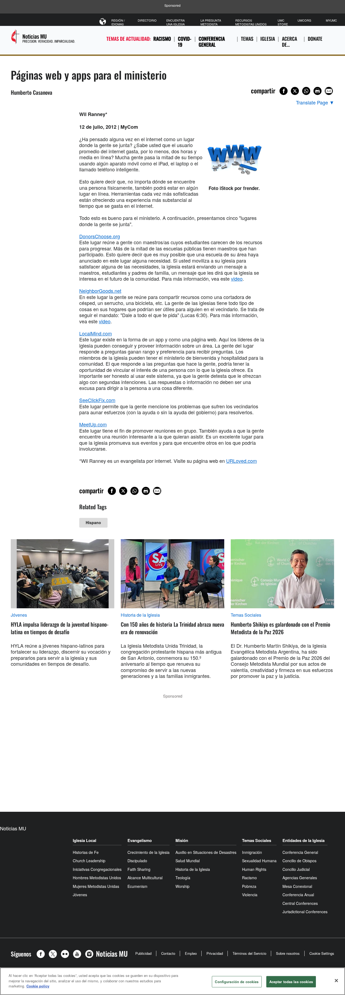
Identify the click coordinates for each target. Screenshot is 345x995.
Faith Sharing (138, 869)
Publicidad (143, 953)
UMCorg (304, 20)
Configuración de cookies (236, 981)
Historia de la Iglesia (140, 615)
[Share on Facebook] (284, 91)
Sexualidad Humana (259, 860)
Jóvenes (19, 615)
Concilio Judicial (296, 869)
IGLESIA (267, 38)
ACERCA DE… (289, 41)
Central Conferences (300, 903)
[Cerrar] (336, 981)
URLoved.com (241, 460)
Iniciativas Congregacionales (97, 869)
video (237, 278)
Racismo (162, 38)
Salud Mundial (187, 860)
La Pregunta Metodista (211, 22)
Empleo (191, 953)
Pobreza (249, 886)
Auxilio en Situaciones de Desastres (205, 852)
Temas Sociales (246, 615)
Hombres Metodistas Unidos (97, 877)
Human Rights (254, 869)
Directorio (147, 20)
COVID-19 (184, 41)
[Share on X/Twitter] (295, 91)
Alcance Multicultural (145, 877)
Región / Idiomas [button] (118, 22)
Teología (182, 877)
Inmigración (252, 852)
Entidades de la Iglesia (303, 840)
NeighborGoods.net (100, 290)
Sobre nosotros (288, 953)
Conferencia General (212, 41)
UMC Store (283, 22)
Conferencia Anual (298, 894)
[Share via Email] (329, 91)
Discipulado (137, 860)
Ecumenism (137, 886)
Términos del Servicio (249, 953)
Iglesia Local (84, 840)
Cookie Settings (321, 953)
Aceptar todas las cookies (291, 981)
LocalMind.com (95, 333)
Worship (182, 886)
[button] (42, 954)
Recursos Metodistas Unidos (251, 22)
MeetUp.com (93, 424)
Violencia (249, 894)
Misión (181, 840)
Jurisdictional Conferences (304, 911)
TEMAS (247, 38)
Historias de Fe (86, 852)
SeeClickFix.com (97, 399)
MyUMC (331, 20)
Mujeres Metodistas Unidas (96, 886)
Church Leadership (89, 860)
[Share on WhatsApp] (306, 91)
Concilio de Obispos (299, 860)
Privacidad (214, 953)
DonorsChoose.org (99, 236)
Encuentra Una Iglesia (175, 22)
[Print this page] (317, 91)
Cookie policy (37, 986)
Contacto (168, 953)
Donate (315, 38)
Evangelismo (139, 840)
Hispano (93, 522)
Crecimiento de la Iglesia (148, 852)
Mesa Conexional (297, 886)
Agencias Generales (299, 877)
